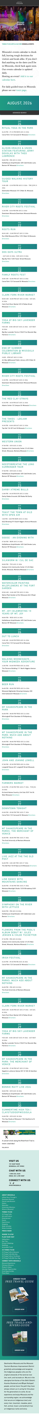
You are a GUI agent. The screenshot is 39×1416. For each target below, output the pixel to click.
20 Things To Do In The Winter (11, 1256)
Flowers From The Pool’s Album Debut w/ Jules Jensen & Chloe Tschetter (19, 932)
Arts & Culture (16, 44)
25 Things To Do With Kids (10, 1254)
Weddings (5, 1245)
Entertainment (6, 1218)
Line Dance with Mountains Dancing (14, 880)
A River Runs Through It (9, 1197)
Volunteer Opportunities (9, 1269)
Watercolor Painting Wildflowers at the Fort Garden (18, 585)
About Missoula (8, 1195)
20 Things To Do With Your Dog (11, 1258)
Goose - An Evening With (18, 537)
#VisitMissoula (15, 1185)
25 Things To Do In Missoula (10, 1252)
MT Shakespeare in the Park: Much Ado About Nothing (17, 735)
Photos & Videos (7, 1267)
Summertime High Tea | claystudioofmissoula (17, 1111)
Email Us (12, 1176)
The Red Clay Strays (15, 398)
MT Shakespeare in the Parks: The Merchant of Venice (18, 831)
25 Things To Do (7, 1214)
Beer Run (8, 684)
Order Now (19, 1309)
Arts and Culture (7, 1216)
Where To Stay (8, 1234)
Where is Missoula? (8, 1209)
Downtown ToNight (14, 808)
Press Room (7, 1231)
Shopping (5, 1224)
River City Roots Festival (19, 206)
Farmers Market (13, 783)
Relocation (5, 1205)
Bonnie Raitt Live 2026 (16, 1087)
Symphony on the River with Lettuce (17, 905)
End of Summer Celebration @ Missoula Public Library (18, 351)
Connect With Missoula (11, 1261)
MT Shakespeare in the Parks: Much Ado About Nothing (17, 980)
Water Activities (6, 1226)
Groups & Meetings (7, 1243)
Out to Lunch (10, 636)
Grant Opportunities (8, 1271)
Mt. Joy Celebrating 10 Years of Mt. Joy (16, 612)
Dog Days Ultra (12, 252)
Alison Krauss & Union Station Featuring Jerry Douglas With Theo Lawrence (18, 152)
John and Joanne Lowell (18, 760)
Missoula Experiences (8, 1263)
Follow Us (5, 1147)
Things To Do (6, 44)
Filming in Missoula (8, 1265)
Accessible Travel (7, 1247)
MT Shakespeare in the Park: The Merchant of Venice (17, 1062)
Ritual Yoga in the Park (17, 128)
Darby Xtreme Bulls (15, 489)
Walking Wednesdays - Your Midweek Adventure (18, 660)
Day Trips (5, 1241)
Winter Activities (7, 1228)
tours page (21, 90)
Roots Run (9, 229)
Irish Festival (11, 957)
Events (4, 1220)
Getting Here (5, 1239)
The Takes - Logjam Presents (14, 420)
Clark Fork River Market (18, 295)
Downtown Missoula (8, 1199)
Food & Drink (6, 1222)
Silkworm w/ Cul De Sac (18, 560)
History (4, 1203)
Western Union (12, 441)
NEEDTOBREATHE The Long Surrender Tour (18, 465)
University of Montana (8, 1207)
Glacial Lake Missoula (8, 1201)
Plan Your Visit (8, 1237)
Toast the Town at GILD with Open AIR (17, 513)
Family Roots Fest (14, 274)
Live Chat (20, 1176)
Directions (31, 135)
